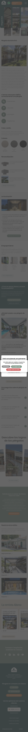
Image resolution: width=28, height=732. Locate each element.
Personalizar (6, 366)
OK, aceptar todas (16, 366)
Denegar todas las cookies (13, 369)
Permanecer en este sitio (14, 372)
